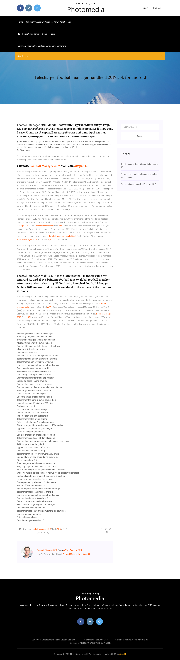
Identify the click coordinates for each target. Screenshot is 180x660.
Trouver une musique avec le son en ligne (36, 340)
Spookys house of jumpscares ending (34, 397)
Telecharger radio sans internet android (35, 492)
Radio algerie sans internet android (33, 368)
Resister (157, 8)
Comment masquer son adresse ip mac (35, 384)
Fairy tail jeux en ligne (27, 517)
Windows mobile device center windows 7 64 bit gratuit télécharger (48, 473)
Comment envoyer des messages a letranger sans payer (43, 441)
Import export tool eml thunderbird (32, 416)
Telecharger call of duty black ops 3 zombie (37, 359)
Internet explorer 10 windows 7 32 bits (35, 403)
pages (53, 34)
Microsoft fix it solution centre (31, 349)
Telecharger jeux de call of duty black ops (36, 438)
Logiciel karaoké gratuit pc (29, 514)
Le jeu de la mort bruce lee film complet (35, 479)
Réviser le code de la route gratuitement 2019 (38, 355)
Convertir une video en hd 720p (31, 450)
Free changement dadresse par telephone (36, 463)
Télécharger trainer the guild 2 (30, 444)
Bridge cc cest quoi (26, 406)
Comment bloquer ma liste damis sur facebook (38, 346)
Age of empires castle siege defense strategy (38, 488)
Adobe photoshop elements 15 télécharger (36, 482)
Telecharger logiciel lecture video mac (34, 336)
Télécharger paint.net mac (95, 639)
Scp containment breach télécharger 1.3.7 (138, 184)
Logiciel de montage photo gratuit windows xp (38, 365)
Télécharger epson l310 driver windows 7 (36, 362)
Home (20, 22)
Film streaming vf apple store (30, 431)
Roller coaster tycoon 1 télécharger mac (35, 422)
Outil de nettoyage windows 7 (30, 520)
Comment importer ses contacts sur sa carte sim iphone (42, 46)
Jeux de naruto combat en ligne (31, 393)
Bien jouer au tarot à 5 (27, 460)
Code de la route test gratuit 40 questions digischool (41, 476)
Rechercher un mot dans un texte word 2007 (37, 371)
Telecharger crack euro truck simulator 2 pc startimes (41, 511)
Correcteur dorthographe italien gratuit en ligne (53, 639)
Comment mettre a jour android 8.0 (131, 639)
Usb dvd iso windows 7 (27, 352)
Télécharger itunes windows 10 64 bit (34, 390)
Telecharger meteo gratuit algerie (32, 419)
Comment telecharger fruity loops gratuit (35, 378)
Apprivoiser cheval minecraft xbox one (34, 447)
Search (140, 136)
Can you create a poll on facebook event (35, 501)
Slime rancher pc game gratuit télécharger (36, 504)
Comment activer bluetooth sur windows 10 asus (39, 387)
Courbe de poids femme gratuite (32, 381)
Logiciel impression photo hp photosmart (36, 435)
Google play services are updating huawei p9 (37, 457)
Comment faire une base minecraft (33, 412)
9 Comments (24, 150)
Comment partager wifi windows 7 (32, 498)
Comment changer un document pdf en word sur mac (48, 22)
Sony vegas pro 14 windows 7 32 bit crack (36, 466)
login (145, 8)
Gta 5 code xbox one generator (31, 507)
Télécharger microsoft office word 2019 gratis (38, 454)
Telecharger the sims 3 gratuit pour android (36, 400)
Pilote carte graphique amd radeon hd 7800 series (40, 425)
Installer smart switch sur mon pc (32, 409)
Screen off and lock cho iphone (31, 485)
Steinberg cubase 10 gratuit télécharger (35, 333)
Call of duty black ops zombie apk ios (34, 374)
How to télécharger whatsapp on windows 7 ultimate (41, 469)
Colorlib (123, 654)
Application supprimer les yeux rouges (34, 428)
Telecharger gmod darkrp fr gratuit (32, 34)
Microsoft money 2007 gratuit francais (34, 343)
